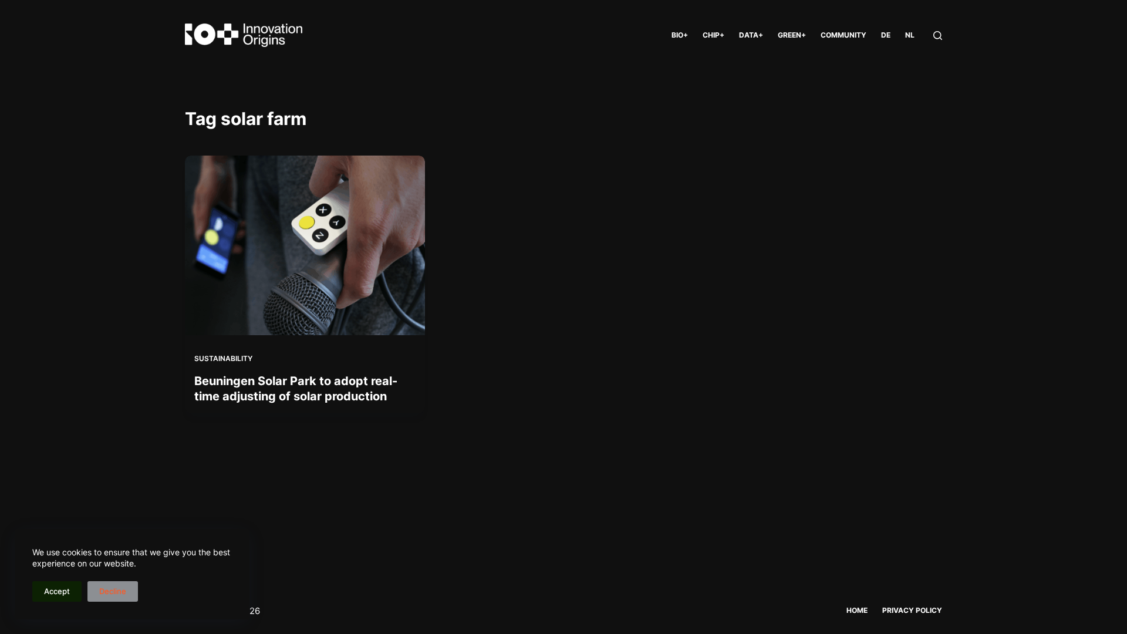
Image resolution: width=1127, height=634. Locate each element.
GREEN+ (792, 35)
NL (910, 35)
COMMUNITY (843, 35)
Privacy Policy (912, 610)
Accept (57, 591)
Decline (112, 591)
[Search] (937, 35)
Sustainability (223, 358)
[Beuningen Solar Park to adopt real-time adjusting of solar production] (305, 245)
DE (885, 35)
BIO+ (680, 35)
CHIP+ (713, 35)
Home (857, 610)
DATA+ (751, 35)
